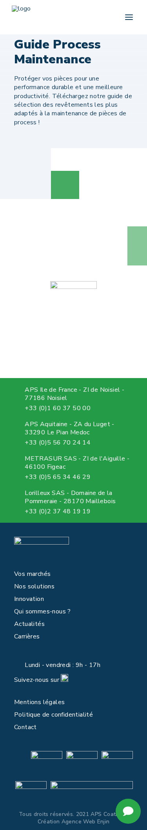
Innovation (29, 599)
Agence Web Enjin (86, 821)
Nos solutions (34, 586)
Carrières (27, 636)
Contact (25, 727)
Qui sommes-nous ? (42, 611)
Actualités (29, 624)
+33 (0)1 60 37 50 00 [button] (58, 408)
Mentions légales (39, 702)
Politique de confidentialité (53, 714)
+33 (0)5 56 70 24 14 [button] (58, 442)
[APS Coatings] (21, 17)
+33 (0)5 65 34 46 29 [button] (58, 477)
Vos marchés (32, 574)
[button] (129, 17)
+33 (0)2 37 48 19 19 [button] (58, 511)
